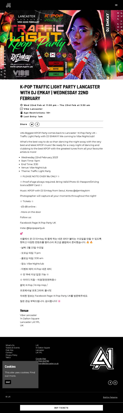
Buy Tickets (61, 407)
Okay (8, 382)
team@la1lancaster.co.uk (48, 363)
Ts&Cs (8, 357)
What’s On (10, 345)
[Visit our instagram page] (115, 382)
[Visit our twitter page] (32, 124)
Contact (9, 352)
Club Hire (9, 350)
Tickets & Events (13, 348)
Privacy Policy (11, 355)
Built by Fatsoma (110, 397)
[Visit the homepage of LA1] (8, 5)
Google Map (41, 359)
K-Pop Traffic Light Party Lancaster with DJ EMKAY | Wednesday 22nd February (60, 92)
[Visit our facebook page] (37, 124)
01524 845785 (43, 361)
